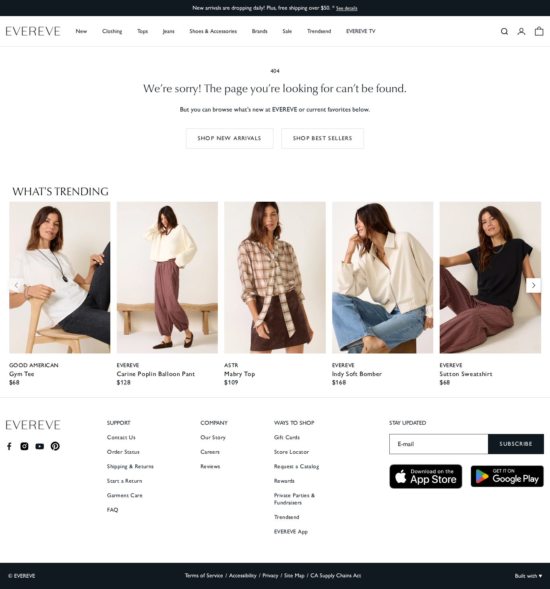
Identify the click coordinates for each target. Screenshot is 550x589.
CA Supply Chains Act (335, 575)
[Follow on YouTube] (39, 446)
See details (347, 8)
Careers (210, 451)
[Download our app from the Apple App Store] (426, 476)
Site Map (294, 575)
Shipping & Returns (130, 466)
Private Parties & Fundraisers (294, 499)
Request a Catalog (296, 466)
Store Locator (291, 451)
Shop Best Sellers (323, 138)
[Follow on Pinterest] (55, 446)
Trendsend (319, 31)
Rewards (284, 480)
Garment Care (125, 495)
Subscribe (516, 443)
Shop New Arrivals (230, 138)
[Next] (533, 285)
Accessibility (242, 575)
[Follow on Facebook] (9, 446)
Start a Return (124, 480)
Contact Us (121, 437)
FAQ (112, 509)
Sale (287, 31)
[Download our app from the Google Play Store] (507, 476)
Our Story (213, 437)
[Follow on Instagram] (24, 446)
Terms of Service (204, 575)
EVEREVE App (291, 531)
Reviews (210, 466)
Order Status (123, 451)
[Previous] (16, 285)
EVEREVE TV (360, 31)
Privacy (270, 575)
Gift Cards (287, 437)
